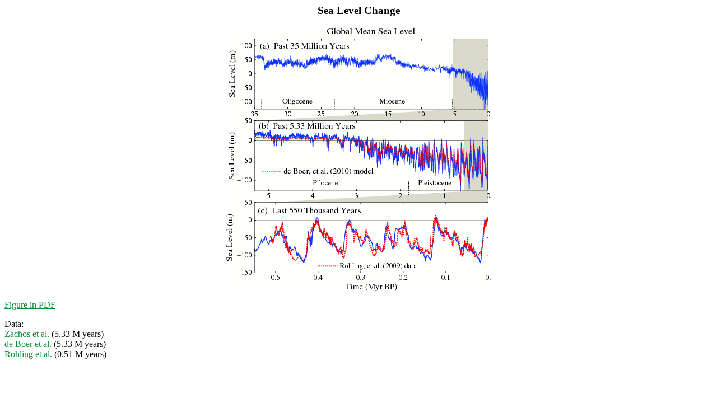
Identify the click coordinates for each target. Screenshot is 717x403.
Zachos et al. (26, 334)
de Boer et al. (28, 344)
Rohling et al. (28, 354)
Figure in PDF (29, 305)
